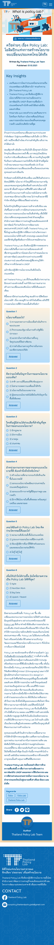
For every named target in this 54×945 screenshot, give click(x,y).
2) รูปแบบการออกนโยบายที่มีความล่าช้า (27, 539)
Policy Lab (21, 795)
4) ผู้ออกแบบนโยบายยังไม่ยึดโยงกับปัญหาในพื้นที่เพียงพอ (28, 397)
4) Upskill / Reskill (18, 597)
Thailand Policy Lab (16, 800)
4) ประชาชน (15, 444)
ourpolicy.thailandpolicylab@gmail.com (26, 905)
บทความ (21, 38)
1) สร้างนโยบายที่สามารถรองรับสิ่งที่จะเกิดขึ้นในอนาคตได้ (27, 477)
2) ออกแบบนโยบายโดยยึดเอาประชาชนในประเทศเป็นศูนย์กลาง (27, 485)
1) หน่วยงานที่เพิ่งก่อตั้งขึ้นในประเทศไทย (26, 535)
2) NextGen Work (17, 588)
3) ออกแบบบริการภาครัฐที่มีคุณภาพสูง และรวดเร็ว (28, 493)
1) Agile (13, 584)
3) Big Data (15, 593)
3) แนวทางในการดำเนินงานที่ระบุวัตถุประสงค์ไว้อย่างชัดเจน (24, 340)
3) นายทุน (14, 439)
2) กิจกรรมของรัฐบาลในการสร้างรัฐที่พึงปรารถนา (27, 332)
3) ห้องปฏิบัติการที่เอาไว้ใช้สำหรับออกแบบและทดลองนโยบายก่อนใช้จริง (27, 546)
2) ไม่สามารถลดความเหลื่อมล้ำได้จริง (25, 386)
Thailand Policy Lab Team (32, 62)
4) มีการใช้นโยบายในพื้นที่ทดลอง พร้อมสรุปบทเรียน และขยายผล (28, 501)
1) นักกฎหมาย (15, 430)
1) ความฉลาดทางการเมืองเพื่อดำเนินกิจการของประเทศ (28, 324)
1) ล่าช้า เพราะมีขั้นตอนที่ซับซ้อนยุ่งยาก (26, 382)
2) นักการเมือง (16, 435)
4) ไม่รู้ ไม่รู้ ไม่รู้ (16, 552)
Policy (10, 795)
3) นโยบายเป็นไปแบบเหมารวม (23, 390)
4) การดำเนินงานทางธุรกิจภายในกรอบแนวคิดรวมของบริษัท (26, 348)
